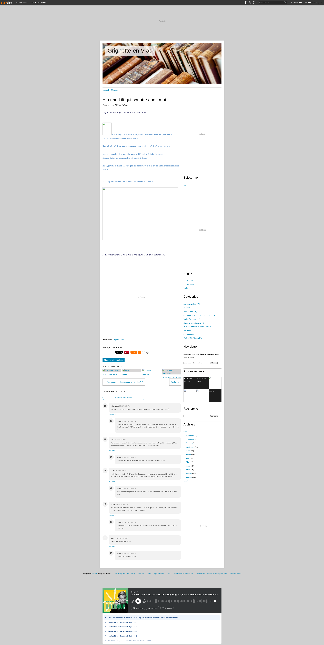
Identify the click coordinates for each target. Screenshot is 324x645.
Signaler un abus (159, 573)
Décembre (190, 435)
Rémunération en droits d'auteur (183, 573)
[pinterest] (254, 2)
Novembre (190, 439)
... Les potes (188, 280)
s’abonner (139, 608)
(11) (191, 334)
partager (154, 608)
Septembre (190, 446)
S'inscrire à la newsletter (113, 360)
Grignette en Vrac (130, 50)
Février (189, 473)
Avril (188, 465)
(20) (199, 315)
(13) (187, 330)
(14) (199, 326)
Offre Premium (200, 573)
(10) (193, 338)
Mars (188, 469)
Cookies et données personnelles (217, 573)
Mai (187, 462)
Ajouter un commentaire (123, 398)
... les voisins (189, 284)
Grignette (94, 573)
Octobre (189, 443)
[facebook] (245, 2)
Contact (114, 89)
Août (188, 450)
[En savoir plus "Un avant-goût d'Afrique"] (190, 395)
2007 (186, 481)
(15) (194, 322)
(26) (190, 311)
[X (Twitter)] (249, 2)
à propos (168, 608)
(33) (189, 307)
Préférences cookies (235, 573)
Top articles (140, 573)
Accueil (106, 89)
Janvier (189, 477)
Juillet (188, 454)
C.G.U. (169, 573)
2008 (186, 431)
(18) (192, 319)
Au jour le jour (118, 339)
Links (186, 288)
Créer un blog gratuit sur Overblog (124, 573)
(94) (192, 303)
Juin (187, 458)
